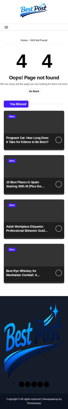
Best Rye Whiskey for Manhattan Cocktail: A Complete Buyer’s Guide (23, 275)
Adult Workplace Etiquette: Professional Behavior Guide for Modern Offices (26, 230)
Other (12, 116)
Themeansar (34, 403)
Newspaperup (50, 399)
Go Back (34, 91)
